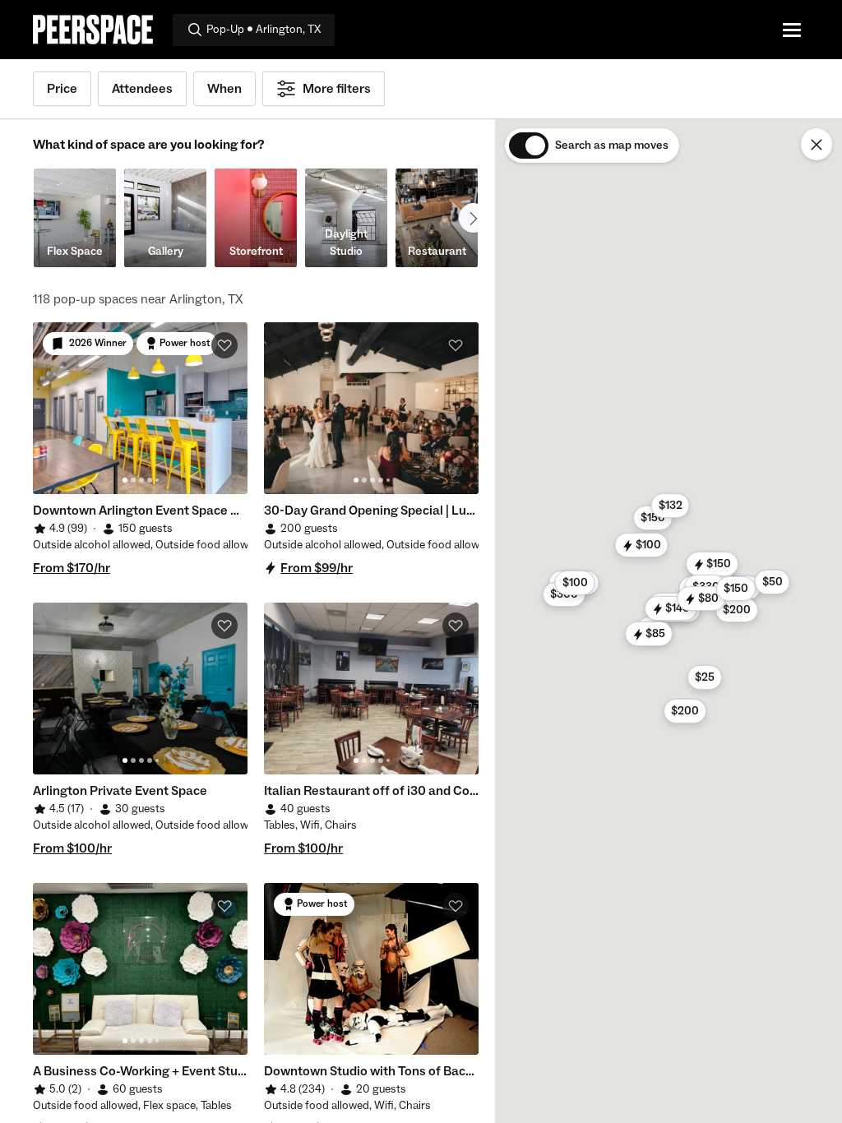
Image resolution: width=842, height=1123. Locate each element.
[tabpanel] (140, 408)
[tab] (125, 480)
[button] (712, 564)
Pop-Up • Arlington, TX (263, 29)
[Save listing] (224, 345)
